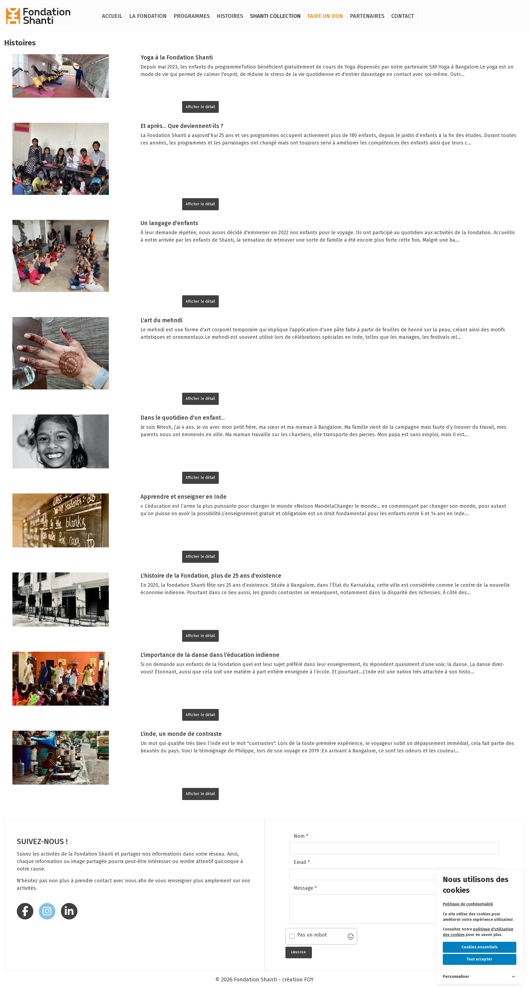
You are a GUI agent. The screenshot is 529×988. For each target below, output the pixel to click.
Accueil (112, 16)
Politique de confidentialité (468, 904)
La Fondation (148, 16)
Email (302, 862)
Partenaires (367, 16)
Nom (301, 836)
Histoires (230, 16)
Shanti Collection (275, 16)
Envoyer (298, 950)
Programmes (192, 16)
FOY (309, 979)
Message (305, 888)
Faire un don (325, 16)
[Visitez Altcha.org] (351, 936)
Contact (402, 16)
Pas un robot (312, 935)
